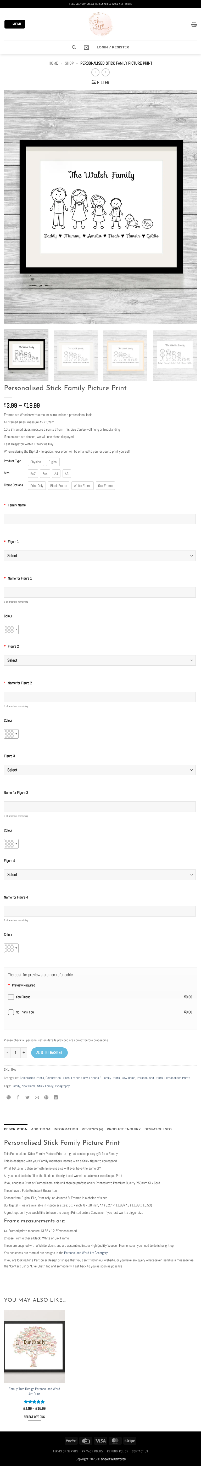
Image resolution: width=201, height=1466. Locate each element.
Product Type (12, 461)
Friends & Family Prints (104, 1078)
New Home (128, 1078)
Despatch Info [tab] (158, 1129)
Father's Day (79, 1078)
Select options (34, 1417)
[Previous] (14, 207)
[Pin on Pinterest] (46, 1098)
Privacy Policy (93, 1451)
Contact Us (140, 1451)
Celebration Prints (32, 1078)
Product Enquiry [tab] (124, 1129)
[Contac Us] (86, 47)
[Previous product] (106, 72)
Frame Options (13, 485)
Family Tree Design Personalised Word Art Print (34, 1391)
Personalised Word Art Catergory (85, 1252)
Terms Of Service (66, 1451)
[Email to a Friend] (37, 1098)
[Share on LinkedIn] (56, 1098)
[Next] (186, 207)
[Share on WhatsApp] (8, 1098)
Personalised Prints (150, 1078)
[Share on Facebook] (18, 1098)
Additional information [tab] (54, 1129)
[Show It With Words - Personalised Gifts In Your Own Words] (100, 24)
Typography (62, 1086)
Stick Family (45, 1086)
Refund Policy (117, 1451)
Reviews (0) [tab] (92, 1129)
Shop (69, 63)
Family (16, 1086)
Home (53, 63)
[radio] (36, 462)
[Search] (74, 47)
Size (6, 473)
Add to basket (49, 1052)
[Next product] (95, 72)
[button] (14, 24)
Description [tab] (15, 1129)
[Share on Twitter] (27, 1098)
